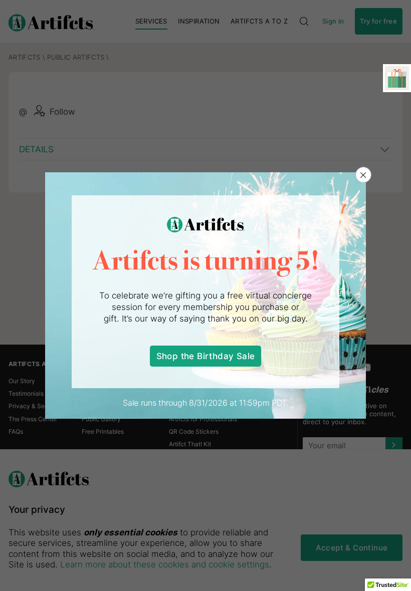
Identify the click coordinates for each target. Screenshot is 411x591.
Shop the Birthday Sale (205, 356)
